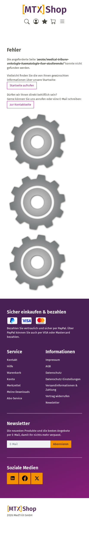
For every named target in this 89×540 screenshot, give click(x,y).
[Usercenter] (35, 21)
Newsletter (52, 402)
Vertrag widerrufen (58, 396)
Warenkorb (14, 372)
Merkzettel (14, 385)
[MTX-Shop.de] (44, 9)
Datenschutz (54, 372)
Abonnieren (60, 444)
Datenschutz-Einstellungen (63, 379)
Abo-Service (14, 398)
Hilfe (10, 366)
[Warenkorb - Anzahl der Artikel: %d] (53, 21)
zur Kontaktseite (20, 104)
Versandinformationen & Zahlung (62, 387)
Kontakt (12, 359)
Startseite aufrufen (22, 85)
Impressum (53, 359)
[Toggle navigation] (62, 21)
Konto (11, 379)
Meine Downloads (18, 391)
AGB (48, 366)
